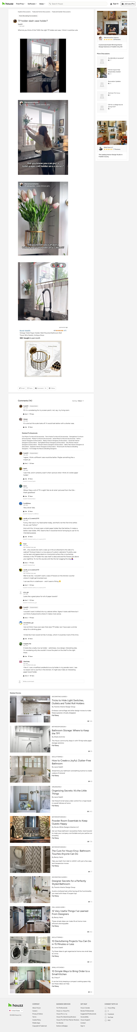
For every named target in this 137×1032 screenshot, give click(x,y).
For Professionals (61, 1008)
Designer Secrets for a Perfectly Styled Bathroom (69, 882)
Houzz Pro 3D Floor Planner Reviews (67, 1020)
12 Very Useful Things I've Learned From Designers (70, 912)
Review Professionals (87, 1011)
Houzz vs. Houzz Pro (62, 1011)
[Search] (50, 4)
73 (91, 902)
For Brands (59, 1023)
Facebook (111, 1014)
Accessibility (84, 1017)
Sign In (83, 1026)
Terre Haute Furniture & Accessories (56, 436)
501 (91, 962)
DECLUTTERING (57, 757)
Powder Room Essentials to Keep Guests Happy (69, 822)
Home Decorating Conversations (28, 16)
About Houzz (36, 1008)
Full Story (55, 715)
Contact (83, 1023)
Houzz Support (85, 1020)
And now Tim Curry (114, 93)
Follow (53, 388)
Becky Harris (58, 857)
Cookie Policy (36, 1020)
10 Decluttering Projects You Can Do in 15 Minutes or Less (71, 943)
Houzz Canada (85, 1008)
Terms (34, 1017)
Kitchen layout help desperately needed (114, 71)
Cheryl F (57, 978)
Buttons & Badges (62, 1026)
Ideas (41, 4)
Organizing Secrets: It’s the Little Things (69, 792)
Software (31, 4)
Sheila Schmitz (59, 737)
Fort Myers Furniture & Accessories (33, 436)
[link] (114, 40)
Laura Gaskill (58, 767)
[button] (78, 400)
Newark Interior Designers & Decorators (50, 444)
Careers (34, 1011)
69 (91, 781)
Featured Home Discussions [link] (41, 12)
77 (91, 872)
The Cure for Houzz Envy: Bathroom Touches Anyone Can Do (71, 852)
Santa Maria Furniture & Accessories (64, 438)
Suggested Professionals (88, 1014)
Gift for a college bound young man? (115, 106)
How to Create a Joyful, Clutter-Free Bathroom (71, 762)
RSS (109, 1020)
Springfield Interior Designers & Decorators (51, 442)
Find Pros (20, 4)
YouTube (110, 1017)
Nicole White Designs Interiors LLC (66, 827)
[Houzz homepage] (8, 3)
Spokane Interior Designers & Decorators (43, 446)
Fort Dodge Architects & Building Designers (43, 448)
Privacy (34, 1014)
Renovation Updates (114, 81)
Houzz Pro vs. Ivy (61, 1014)
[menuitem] (20, 3)
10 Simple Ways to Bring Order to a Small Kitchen (71, 973)
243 (90, 811)
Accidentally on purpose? (116, 58)
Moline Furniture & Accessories (42, 438)
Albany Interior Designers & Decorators (55, 440)
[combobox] (77, 4)
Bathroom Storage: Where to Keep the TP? (70, 732)
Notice (40, 1014)
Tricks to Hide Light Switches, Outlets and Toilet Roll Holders (68, 702)
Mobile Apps (36, 1023)
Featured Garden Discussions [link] (61, 12)
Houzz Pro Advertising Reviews (66, 1017)
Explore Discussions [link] (24, 12)
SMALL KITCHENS (58, 967)
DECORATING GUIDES (59, 696)
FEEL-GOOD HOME (58, 907)
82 (91, 992)
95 (91, 751)
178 (91, 842)
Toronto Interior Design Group (64, 707)
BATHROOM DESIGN (58, 727)
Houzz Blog (111, 1008)
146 (91, 721)
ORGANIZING (56, 787)
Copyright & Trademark (39, 1026)
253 (90, 932)
